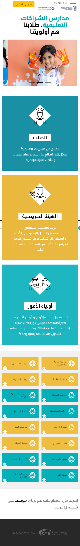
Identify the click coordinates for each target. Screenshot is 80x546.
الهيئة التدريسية (40, 216)
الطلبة (40, 137)
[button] (48, 82)
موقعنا (21, 500)
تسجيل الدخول (24, 4)
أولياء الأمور (40, 306)
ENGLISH (60, 3)
